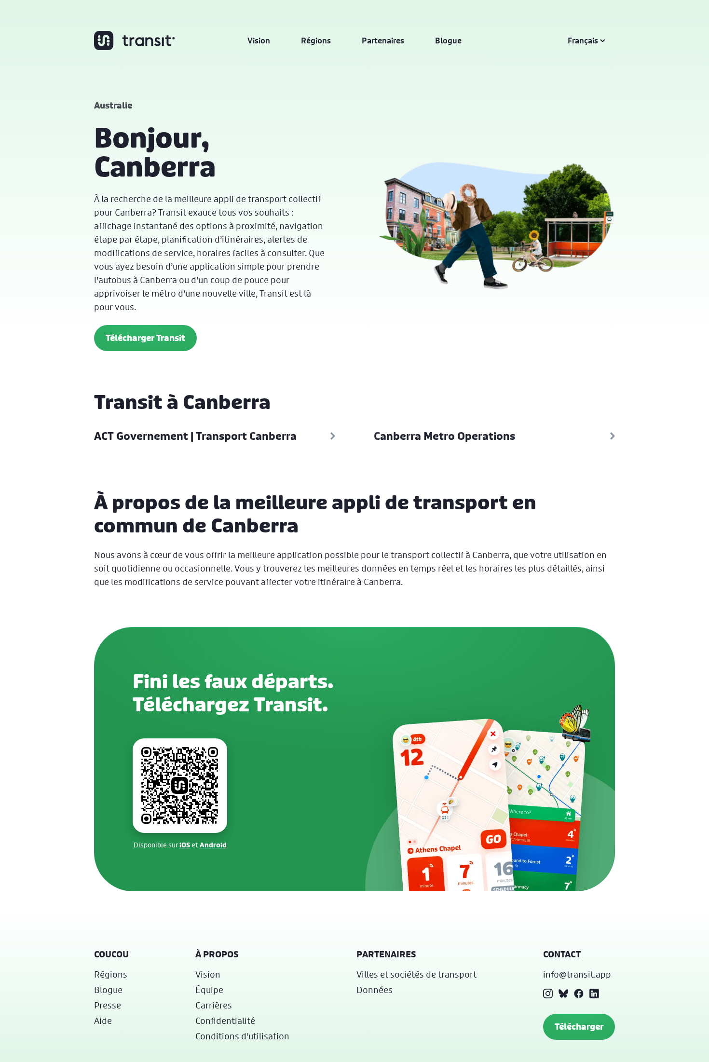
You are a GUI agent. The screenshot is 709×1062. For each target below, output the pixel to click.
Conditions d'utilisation (242, 1036)
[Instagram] (548, 993)
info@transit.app (577, 974)
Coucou (111, 954)
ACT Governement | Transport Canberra (195, 436)
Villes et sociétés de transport (416, 974)
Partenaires (383, 40)
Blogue (448, 40)
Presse (107, 1005)
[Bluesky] (563, 993)
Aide (103, 1020)
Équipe (209, 989)
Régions (316, 40)
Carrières (213, 1005)
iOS (184, 844)
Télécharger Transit (145, 338)
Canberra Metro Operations (444, 436)
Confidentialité (225, 1020)
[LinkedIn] (594, 993)
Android (213, 844)
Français (583, 40)
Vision (258, 40)
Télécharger (579, 1027)
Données (374, 989)
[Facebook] (579, 993)
